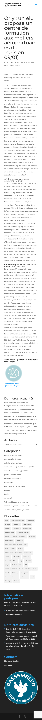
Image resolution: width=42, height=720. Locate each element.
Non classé (8, 482)
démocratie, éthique (12, 459)
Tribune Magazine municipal (16, 502)
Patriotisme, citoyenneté (14, 486)
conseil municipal (23, 532)
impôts (7, 557)
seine (35, 569)
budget (7, 524)
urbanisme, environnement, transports (20, 506)
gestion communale (12, 475)
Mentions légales (11, 661)
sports (7, 573)
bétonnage (16, 524)
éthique (16, 581)
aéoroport (30, 520)
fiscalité (20, 549)
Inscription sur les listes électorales (20, 610)
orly (20, 561)
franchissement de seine (13, 553)
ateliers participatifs (17, 520)
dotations (32, 537)
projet (7, 565)
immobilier (28, 553)
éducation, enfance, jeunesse (16, 471)
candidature (27, 524)
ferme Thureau (10, 549)
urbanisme (24, 577)
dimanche (22, 537)
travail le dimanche (11, 577)
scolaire (28, 569)
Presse (18, 65)
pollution (27, 561)
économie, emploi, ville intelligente (19, 467)
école (32, 577)
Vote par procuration (14, 614)
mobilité (8, 561)
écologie (8, 581)
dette (15, 537)
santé (21, 569)
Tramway (15, 573)
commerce (27, 528)
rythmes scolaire (11, 569)
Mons (15, 561)
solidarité (8, 498)
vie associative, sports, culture (16, 510)
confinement (9, 532)
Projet (6, 494)
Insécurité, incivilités (12, 479)
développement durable (13, 545)
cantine (7, 528)
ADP (6, 520)
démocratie (9, 541)
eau (25, 545)
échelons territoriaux (13, 463)
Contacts (8, 666)
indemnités (16, 557)
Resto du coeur (17, 565)
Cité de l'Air (17, 528)
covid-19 (8, 537)
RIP (26, 565)
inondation (26, 557)
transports (24, 573)
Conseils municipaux (13, 455)
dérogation (19, 541)
